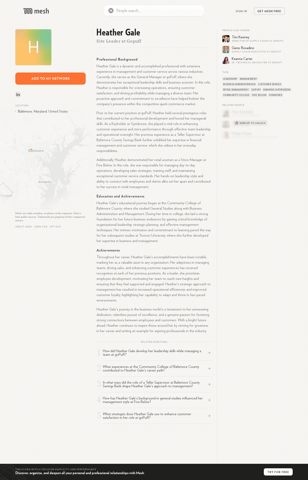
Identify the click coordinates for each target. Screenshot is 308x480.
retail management (236, 89)
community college (236, 95)
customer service (269, 84)
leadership (230, 78)
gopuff (256, 89)
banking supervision (277, 89)
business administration (239, 84)
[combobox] (154, 10)
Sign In (241, 11)
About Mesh (23, 227)
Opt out (55, 227)
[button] (40, 227)
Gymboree (275, 95)
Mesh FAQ (40, 227)
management (248, 78)
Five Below (259, 95)
